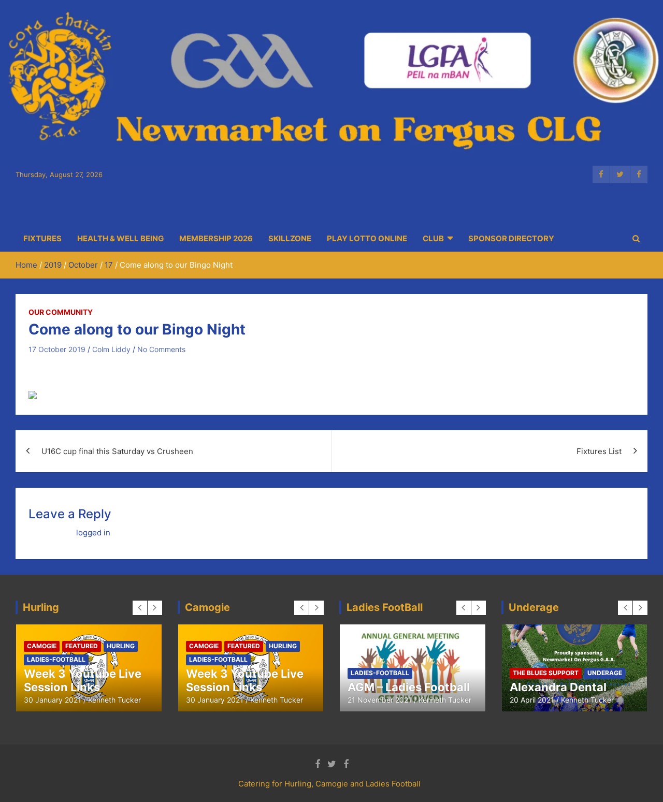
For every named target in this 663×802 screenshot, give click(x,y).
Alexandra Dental (558, 687)
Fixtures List (599, 451)
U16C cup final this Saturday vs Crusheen (117, 451)
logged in (93, 532)
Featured (81, 646)
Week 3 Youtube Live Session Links (82, 680)
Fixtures (42, 238)
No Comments (161, 349)
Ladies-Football (56, 659)
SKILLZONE (289, 238)
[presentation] (140, 608)
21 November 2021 (380, 699)
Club (433, 238)
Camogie (41, 646)
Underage (604, 673)
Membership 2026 (216, 238)
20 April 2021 (532, 699)
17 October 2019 (56, 349)
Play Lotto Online (367, 238)
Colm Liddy (111, 349)
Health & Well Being (120, 238)
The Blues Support (546, 673)
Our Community (60, 312)
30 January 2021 (52, 699)
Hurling (121, 646)
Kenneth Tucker (114, 699)
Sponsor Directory (511, 238)
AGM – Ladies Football (409, 687)
